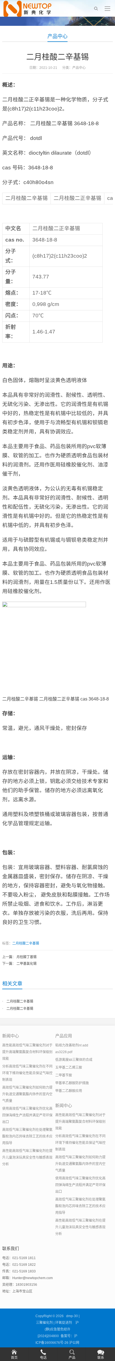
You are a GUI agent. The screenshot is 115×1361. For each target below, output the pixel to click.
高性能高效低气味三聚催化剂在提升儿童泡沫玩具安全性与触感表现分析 (27, 1157)
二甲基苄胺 (63, 1075)
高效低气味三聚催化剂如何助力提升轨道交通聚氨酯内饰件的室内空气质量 (27, 1094)
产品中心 (57, 36)
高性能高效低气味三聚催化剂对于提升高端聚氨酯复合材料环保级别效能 (27, 1052)
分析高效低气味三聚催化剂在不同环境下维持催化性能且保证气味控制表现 (27, 1073)
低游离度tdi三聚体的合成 (73, 1060)
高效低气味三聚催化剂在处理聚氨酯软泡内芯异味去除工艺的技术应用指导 (27, 1136)
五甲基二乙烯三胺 (68, 1067)
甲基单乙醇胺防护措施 (72, 1083)
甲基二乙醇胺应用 (68, 1091)
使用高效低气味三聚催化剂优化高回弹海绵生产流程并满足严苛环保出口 (27, 1115)
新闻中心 (10, 1035)
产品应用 (63, 1035)
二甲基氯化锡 (26, 964)
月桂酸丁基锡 (26, 957)
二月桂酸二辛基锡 (25, 943)
